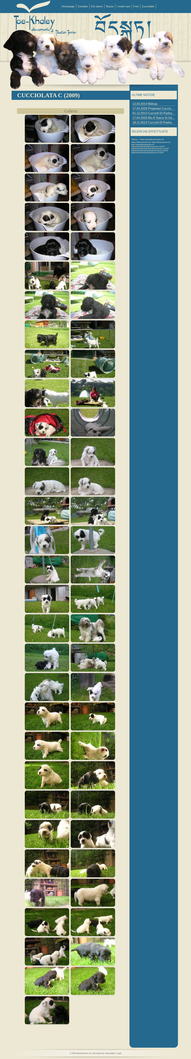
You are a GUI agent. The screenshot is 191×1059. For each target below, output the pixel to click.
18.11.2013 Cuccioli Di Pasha (152, 122)
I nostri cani (123, 6)
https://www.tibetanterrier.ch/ (152, 139)
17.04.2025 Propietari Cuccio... (152, 108)
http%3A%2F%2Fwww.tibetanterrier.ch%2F (149, 151)
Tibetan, (134, 139)
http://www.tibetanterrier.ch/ (142, 144)
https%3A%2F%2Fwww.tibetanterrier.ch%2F (150, 148)
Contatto (83, 6)
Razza (109, 6)
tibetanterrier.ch (84, 1053)
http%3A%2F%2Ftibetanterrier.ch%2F (147, 153)
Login (119, 1053)
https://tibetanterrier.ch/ (141, 142)
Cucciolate (148, 6)
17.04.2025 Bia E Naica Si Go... (153, 117)
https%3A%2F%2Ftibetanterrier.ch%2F (148, 146)
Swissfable (110, 1053)
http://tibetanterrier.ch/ (161, 142)
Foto (136, 6)
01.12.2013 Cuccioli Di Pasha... (153, 113)
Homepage (68, 6)
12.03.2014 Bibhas (144, 103)
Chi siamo (97, 6)
